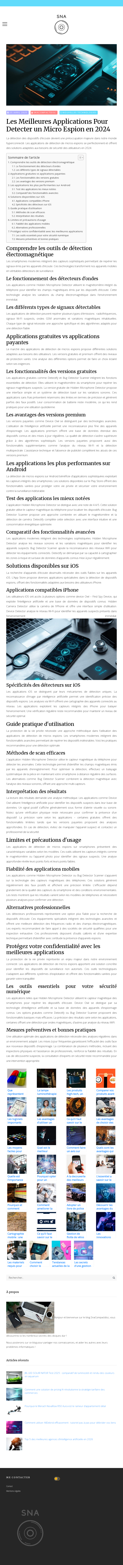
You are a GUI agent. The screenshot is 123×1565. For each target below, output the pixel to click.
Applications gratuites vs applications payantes (37, 173)
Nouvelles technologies (79, 112)
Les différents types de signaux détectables (38, 169)
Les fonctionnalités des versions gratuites (37, 177)
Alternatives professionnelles (31, 227)
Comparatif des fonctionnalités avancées (37, 192)
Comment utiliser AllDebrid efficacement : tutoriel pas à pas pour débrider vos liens (70, 1422)
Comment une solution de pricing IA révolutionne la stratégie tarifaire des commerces (65, 1391)
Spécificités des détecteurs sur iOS (33, 204)
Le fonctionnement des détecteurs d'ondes (38, 166)
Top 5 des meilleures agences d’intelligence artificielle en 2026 (59, 1439)
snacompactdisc (45, 112)
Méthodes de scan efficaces (30, 212)
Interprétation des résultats (30, 215)
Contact (9, 1486)
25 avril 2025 (18, 112)
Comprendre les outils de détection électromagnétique (42, 162)
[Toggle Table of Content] (79, 157)
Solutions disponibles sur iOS (27, 196)
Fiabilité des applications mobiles (33, 223)
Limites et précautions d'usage (28, 219)
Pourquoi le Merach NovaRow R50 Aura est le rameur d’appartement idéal (65, 1406)
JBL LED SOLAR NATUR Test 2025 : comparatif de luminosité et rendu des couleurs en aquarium (69, 1374)
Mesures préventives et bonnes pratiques (37, 239)
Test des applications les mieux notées (36, 189)
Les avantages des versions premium (35, 181)
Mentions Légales (13, 1491)
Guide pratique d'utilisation (26, 208)
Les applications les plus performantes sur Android (40, 185)
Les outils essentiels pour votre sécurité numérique (42, 235)
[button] (4, 23)
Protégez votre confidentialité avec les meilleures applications (46, 231)
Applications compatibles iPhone (32, 200)
